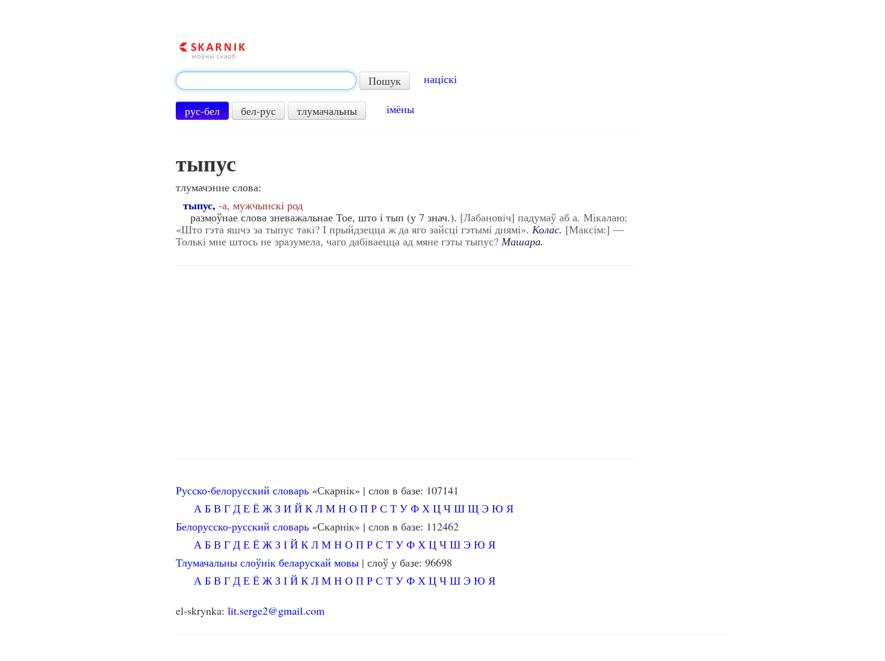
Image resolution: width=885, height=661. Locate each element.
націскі (440, 79)
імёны (400, 109)
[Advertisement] (405, 362)
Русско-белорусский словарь (242, 490)
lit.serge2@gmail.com (276, 610)
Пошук (384, 80)
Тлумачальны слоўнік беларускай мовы (267, 562)
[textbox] (266, 81)
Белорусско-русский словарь (242, 526)
